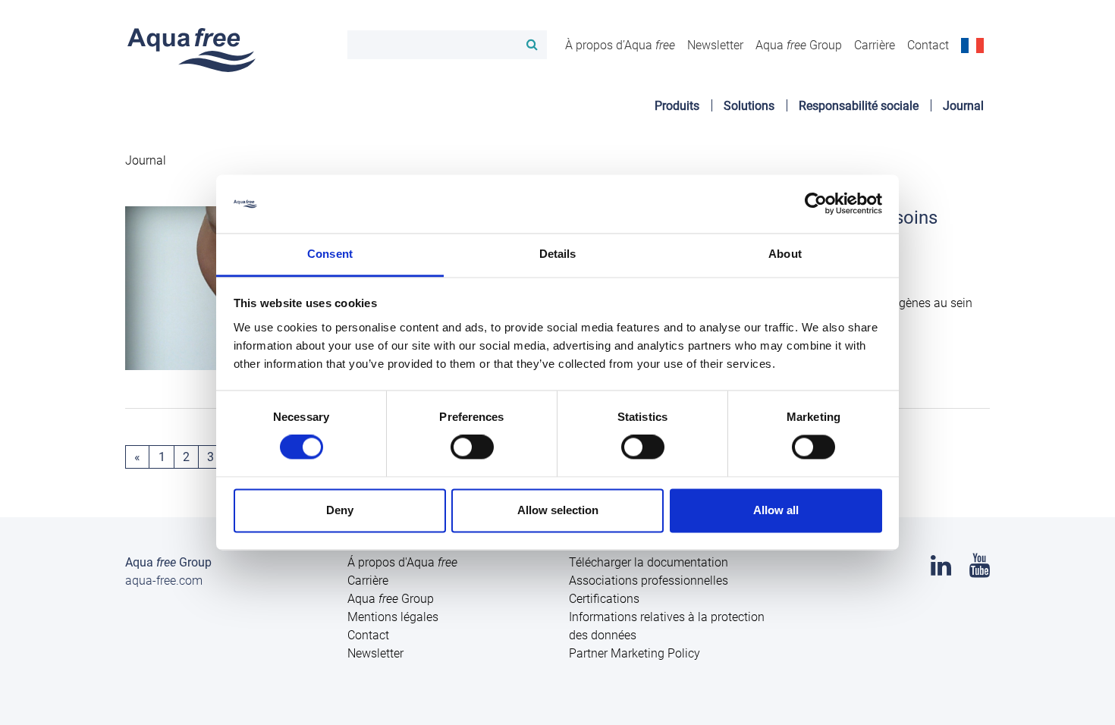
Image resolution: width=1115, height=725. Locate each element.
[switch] (472, 447)
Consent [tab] (330, 253)
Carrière (874, 45)
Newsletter (715, 45)
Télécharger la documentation (648, 562)
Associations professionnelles (648, 580)
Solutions (749, 106)
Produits (677, 106)
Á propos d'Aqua (402, 562)
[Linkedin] (941, 570)
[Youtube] (979, 570)
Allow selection (557, 510)
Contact (928, 45)
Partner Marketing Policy (634, 653)
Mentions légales (392, 617)
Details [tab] (557, 253)
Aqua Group (798, 45)
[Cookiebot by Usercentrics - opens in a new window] (815, 204)
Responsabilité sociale (859, 106)
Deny (339, 510)
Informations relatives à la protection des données (667, 626)
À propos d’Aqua (620, 45)
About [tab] (785, 253)
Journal (963, 106)
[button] (972, 45)
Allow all (776, 510)
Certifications (604, 599)
